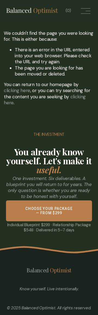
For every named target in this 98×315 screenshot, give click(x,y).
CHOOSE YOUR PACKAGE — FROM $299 (48, 210)
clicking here (17, 90)
